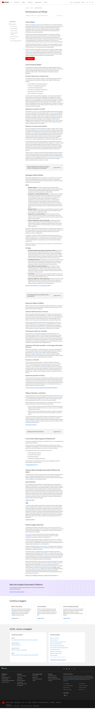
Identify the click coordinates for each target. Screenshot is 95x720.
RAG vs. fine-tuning (54, 638)
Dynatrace (46, 554)
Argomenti (27, 7)
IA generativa (52, 113)
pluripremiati (65, 680)
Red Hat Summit (58, 702)
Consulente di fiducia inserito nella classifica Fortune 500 (74, 678)
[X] (72, 669)
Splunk (41, 554)
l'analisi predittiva (55, 120)
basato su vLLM (56, 541)
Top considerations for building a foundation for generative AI (24, 640)
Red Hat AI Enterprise (42, 546)
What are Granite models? (55, 653)
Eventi (23, 702)
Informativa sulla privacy (9, 705)
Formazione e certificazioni (21, 675)
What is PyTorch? (54, 640)
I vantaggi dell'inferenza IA (31, 464)
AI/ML (32, 7)
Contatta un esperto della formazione (54, 678)
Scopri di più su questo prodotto (17, 592)
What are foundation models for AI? (58, 642)
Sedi (26, 702)
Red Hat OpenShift (5, 678)
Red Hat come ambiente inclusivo (44, 702)
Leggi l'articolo (56, 167)
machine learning (36, 111)
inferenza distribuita (41, 323)
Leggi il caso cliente (29, 500)
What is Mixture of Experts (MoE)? (57, 657)
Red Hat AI (53, 539)
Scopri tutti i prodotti (5, 682)
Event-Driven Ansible (30, 534)
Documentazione (77, 2)
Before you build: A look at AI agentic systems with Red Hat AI (24, 655)
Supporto (83, 2)
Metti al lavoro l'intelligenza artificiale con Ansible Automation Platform (41, 575)
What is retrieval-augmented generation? (59, 647)
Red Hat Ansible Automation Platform (51, 527)
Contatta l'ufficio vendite (52, 675)
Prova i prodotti (35, 675)
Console (71, 2)
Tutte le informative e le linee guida (26, 705)
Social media (50, 680)
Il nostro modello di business (68, 685)
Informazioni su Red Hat (9, 702)
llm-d (45, 326)
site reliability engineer (38, 352)
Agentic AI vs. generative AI (56, 651)
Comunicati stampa (82, 683)
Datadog (51, 554)
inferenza (51, 441)
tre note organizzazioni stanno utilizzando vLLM (44, 243)
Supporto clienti (20, 678)
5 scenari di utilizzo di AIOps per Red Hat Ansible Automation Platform (41, 387)
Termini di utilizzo (17, 705)
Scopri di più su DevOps (30, 424)
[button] (59, 16)
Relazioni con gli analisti (67, 689)
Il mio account (19, 677)
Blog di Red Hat (34, 702)
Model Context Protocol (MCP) (54, 157)
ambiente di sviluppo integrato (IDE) (51, 407)
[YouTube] (66, 669)
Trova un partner (20, 682)
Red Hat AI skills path (16, 645)
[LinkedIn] (64, 669)
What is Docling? (53, 655)
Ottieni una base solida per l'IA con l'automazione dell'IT (38, 285)
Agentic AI (32, 152)
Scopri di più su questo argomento (58, 660)
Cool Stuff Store (52, 702)
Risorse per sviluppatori (21, 680)
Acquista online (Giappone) (37, 678)
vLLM (36, 236)
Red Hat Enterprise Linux (6, 677)
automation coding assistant (48, 564)
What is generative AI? (55, 649)
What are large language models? (57, 645)
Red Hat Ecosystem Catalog (22, 683)
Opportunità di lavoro (17, 702)
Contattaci (29, 702)
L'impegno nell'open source (83, 685)
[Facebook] (69, 669)
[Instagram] (74, 669)
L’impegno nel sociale (82, 687)
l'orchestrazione (41, 130)
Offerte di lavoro (81, 689)
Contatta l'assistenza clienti (52, 677)
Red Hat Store (35, 677)
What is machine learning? (55, 643)
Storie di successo (66, 687)
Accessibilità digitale (36, 705)
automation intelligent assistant (33, 568)
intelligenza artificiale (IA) (36, 24)
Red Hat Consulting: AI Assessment (19, 650)
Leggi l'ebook (30, 58)
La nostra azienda (66, 683)
